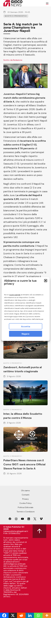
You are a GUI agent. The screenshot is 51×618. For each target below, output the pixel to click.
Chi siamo (25, 490)
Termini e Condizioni (26, 511)
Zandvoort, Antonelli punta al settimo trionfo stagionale (22, 369)
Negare (25, 333)
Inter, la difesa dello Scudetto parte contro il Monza (22, 416)
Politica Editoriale (25, 507)
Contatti (25, 495)
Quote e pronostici (16, 16)
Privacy (25, 499)
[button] (45, 280)
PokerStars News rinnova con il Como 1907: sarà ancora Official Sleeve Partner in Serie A (24, 464)
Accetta (25, 326)
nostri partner (14, 295)
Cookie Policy (25, 503)
